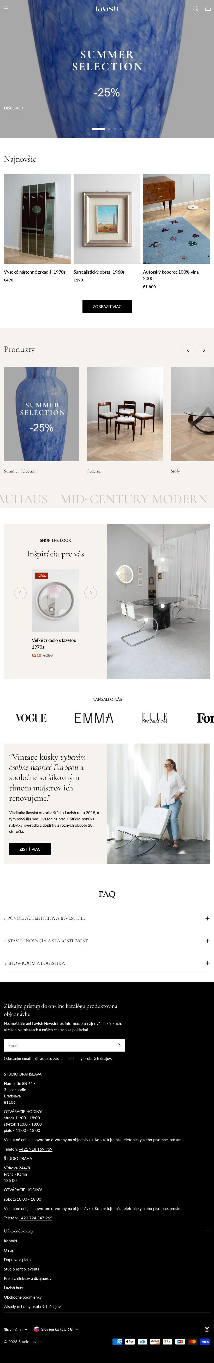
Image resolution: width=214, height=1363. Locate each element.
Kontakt (10, 1240)
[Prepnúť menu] (6, 8)
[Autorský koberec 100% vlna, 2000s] (176, 218)
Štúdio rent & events (21, 1269)
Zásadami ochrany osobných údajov (82, 1059)
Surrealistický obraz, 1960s (99, 272)
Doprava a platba (18, 1259)
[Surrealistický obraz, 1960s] (107, 218)
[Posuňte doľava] (188, 350)
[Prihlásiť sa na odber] (119, 1045)
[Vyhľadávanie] (195, 8)
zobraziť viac (107, 306)
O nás (9, 1250)
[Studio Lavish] (42, 718)
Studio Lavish (30, 1341)
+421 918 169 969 (35, 1149)
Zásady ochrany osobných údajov (32, 1306)
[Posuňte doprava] (204, 350)
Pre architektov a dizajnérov (28, 1278)
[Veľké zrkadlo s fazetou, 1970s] (55, 600)
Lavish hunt (13, 1287)
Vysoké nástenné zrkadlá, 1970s (35, 272)
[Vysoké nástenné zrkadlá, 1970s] (37, 218)
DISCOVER (13, 108)
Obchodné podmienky (23, 1297)
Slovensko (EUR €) (57, 1329)
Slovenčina (13, 1329)
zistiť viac (30, 849)
